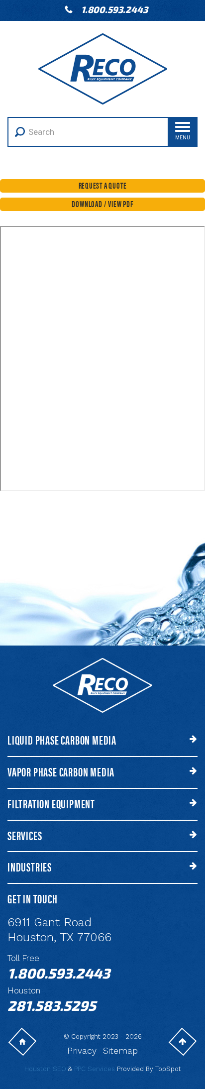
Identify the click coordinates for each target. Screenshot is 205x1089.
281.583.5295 (51, 1005)
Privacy (82, 1050)
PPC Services (94, 1069)
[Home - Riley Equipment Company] (102, 68)
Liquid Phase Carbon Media (61, 740)
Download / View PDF (102, 204)
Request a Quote (103, 185)
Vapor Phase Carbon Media (60, 771)
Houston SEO (45, 1069)
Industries (29, 867)
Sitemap (120, 1050)
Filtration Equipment (51, 803)
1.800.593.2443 (114, 9)
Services (24, 835)
